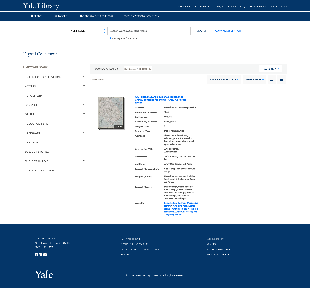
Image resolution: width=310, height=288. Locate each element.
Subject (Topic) (37, 152)
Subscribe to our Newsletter (140, 249)
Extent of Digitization (43, 77)
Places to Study (279, 6)
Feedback (127, 254)
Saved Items (183, 6)
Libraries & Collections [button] (96, 16)
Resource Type (36, 124)
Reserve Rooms (258, 6)
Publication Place (39, 170)
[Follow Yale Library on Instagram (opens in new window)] (40, 254)
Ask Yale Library (236, 6)
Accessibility (215, 239)
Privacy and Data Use (221, 249)
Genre (30, 114)
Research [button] (37, 16)
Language (33, 133)
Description (118, 38)
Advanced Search (228, 30)
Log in (220, 6)
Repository (34, 96)
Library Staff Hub (218, 254)
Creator (32, 142)
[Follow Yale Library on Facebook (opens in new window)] (36, 254)
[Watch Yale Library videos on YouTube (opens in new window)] (45, 254)
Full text (132, 38)
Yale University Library (43, 6)
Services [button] (61, 16)
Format (31, 105)
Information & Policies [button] (140, 16)
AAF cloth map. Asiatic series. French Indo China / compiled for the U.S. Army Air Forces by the (160, 99)
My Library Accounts (135, 244)
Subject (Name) (37, 161)
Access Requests (204, 6)
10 (253, 79)
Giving (211, 244)
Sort (222, 79)
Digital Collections (40, 54)
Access (30, 86)
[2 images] (111, 112)
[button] (202, 31)
